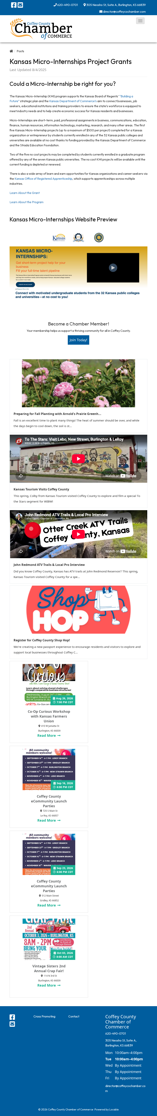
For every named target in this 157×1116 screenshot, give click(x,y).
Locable (114, 1109)
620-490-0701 (67, 5)
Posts (20, 51)
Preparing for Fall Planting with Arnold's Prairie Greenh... (57, 414)
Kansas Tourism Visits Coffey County (41, 489)
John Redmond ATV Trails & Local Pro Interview (49, 565)
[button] (140, 20)
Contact (73, 1016)
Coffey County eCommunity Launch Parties (49, 801)
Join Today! (78, 340)
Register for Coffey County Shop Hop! (42, 640)
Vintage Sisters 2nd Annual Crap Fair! (48, 968)
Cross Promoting (44, 1016)
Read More (47, 735)
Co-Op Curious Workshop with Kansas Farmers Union (49, 716)
